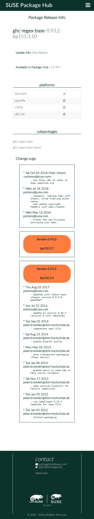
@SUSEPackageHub (50, 467)
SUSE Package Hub (29, 5)
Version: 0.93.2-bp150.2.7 (47, 244)
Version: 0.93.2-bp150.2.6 (47, 274)
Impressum (41, 473)
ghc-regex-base (29, 30)
